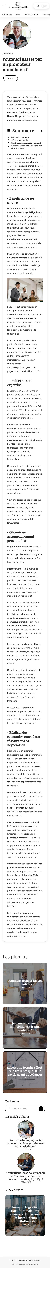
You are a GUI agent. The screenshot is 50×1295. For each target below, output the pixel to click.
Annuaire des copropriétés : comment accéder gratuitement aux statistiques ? (26, 1143)
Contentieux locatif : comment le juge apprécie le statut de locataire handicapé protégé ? (25, 1176)
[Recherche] (37, 6)
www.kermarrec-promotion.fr (22, 239)
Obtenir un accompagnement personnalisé (26, 143)
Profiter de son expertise (19, 140)
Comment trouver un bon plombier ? (25, 982)
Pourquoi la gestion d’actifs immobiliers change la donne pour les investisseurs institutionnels (25, 1214)
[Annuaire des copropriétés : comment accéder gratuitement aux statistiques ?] (26, 1129)
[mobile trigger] (5, 6)
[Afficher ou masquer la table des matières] (38, 130)
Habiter (10, 78)
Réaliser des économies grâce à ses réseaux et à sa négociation (26, 146)
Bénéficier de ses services (20, 137)
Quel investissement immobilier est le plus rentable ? (25, 1026)
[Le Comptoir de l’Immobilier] (18, 6)
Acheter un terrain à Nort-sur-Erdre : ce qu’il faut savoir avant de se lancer (25, 1070)
